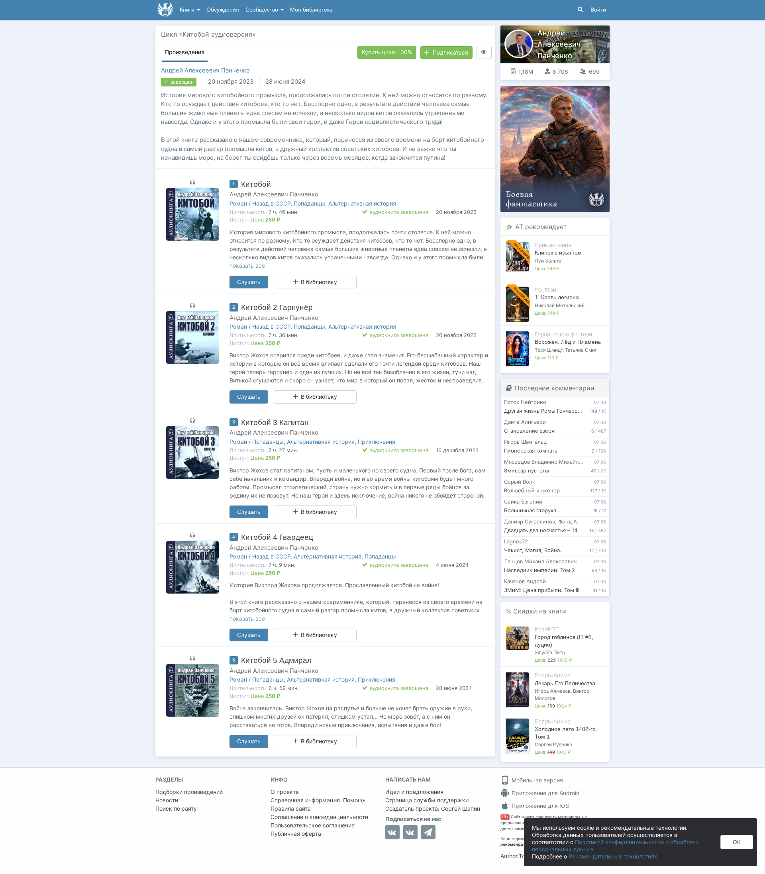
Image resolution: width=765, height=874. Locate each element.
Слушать (249, 281)
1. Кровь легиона (557, 297)
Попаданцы (309, 203)
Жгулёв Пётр (550, 652)
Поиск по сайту (176, 808)
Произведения (184, 52)
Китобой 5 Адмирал (276, 660)
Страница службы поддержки (427, 800)
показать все (247, 265)
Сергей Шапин (460, 808)
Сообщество (262, 10)
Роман (238, 203)
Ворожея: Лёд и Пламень (568, 342)
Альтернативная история (362, 203)
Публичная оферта (296, 833)
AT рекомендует (541, 227)
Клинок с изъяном (558, 252)
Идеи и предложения (414, 791)
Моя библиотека (311, 10)
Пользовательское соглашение (313, 825)
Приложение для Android (545, 793)
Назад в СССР (271, 203)
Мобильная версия (536, 780)
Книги (188, 10)
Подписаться (450, 52)
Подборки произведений (189, 791)
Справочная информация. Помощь (318, 800)
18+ (505, 817)
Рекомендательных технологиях (613, 856)
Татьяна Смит (581, 350)
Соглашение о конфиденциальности (319, 816)
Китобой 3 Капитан (275, 422)
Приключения (376, 441)
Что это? (557, 95)
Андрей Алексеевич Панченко (205, 70)
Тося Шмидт (549, 350)
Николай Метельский (560, 305)
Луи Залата (548, 261)
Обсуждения (222, 10)
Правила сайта (291, 808)
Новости (166, 800)
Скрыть (592, 95)
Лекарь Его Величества (565, 683)
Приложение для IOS (539, 805)
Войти (598, 10)
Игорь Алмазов (553, 691)
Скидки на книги (539, 611)
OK (737, 842)
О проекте (285, 791)
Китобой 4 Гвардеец (277, 537)
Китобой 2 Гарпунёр (277, 307)
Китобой (256, 184)
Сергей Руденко (553, 744)
